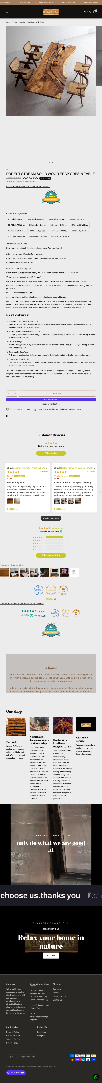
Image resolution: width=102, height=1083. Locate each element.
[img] (13, 472)
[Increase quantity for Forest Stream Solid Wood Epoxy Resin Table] (15, 393)
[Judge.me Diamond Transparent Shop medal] (39, 590)
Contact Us (57, 1000)
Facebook (41, 1032)
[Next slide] (100, 491)
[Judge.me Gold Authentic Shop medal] (51, 590)
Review (56, 993)
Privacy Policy (12, 1043)
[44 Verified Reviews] (51, 208)
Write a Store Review (51, 555)
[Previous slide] (2, 491)
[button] (51, 956)
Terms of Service (13, 1039)
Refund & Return (13, 1036)
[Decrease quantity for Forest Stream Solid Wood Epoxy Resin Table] (8, 393)
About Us (57, 984)
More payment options (51, 404)
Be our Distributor (60, 996)
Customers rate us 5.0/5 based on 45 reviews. (28, 186)
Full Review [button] (12, 509)
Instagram (41, 1036)
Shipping (19, 181)
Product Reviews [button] (51, 518)
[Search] (90, 11)
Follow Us (42, 1027)
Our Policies (12, 1027)
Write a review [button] (51, 453)
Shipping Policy (12, 1032)
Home (8, 22)
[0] (94, 11)
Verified (49, 598)
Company (57, 989)
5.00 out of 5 (57, 528)
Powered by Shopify (48, 1066)
